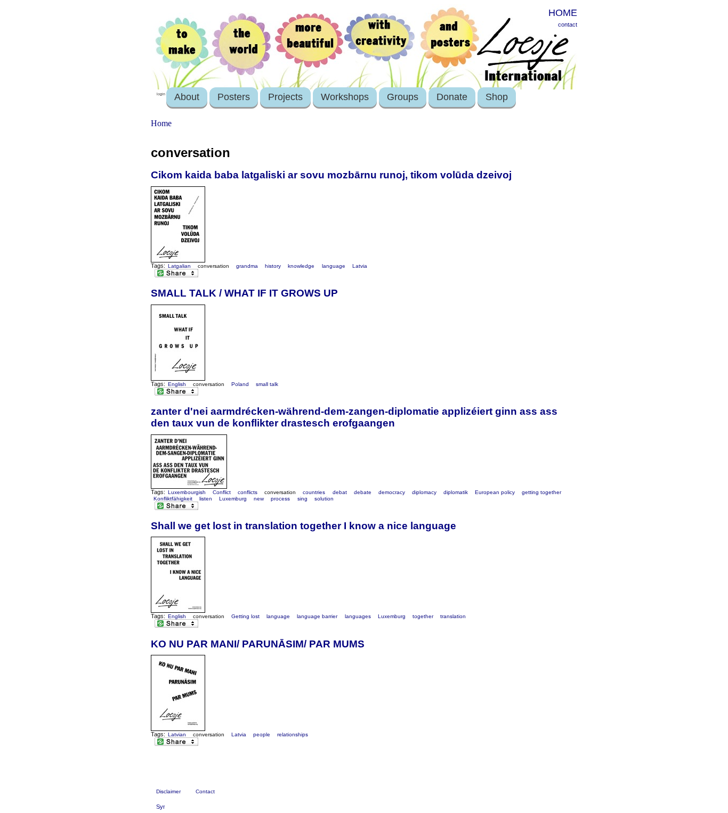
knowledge (301, 266)
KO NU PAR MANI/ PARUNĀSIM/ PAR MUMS (258, 644)
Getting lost (245, 616)
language (333, 266)
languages (358, 616)
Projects (285, 97)
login (161, 94)
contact (567, 24)
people (261, 734)
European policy (495, 492)
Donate (451, 97)
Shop (497, 97)
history (273, 266)
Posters (233, 97)
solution (324, 499)
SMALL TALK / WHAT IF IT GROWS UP (244, 293)
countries (314, 492)
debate (362, 492)
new (259, 499)
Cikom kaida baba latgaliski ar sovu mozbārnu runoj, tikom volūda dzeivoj (331, 174)
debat (340, 492)
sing (302, 499)
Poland (240, 384)
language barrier (317, 616)
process (280, 499)
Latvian (177, 734)
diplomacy (424, 492)
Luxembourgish (187, 492)
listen (205, 499)
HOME (562, 12)
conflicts (247, 492)
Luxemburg (233, 499)
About (186, 97)
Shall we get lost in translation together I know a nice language (303, 525)
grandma (247, 266)
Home (161, 123)
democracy (391, 492)
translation (453, 616)
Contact (205, 791)
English (177, 384)
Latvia (359, 266)
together (422, 616)
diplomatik (455, 492)
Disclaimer (168, 791)
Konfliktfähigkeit (172, 499)
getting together (541, 492)
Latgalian (179, 266)
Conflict (222, 492)
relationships (292, 734)
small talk (267, 384)
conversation (213, 266)
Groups (402, 97)
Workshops (345, 97)
